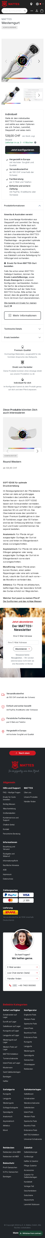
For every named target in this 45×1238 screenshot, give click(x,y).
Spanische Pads (30, 1024)
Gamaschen (29, 1060)
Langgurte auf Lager (11, 1035)
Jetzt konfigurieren (22, 149)
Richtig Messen (9, 804)
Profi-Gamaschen (10, 1168)
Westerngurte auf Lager (10, 1041)
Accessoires (29, 1170)
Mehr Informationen (24, 315)
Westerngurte (29, 1051)
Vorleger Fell (29, 1186)
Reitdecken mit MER (11, 1157)
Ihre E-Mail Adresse (22, 636)
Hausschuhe (29, 1200)
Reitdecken (28, 1069)
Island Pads (28, 1028)
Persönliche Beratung (11, 834)
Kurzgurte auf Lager (11, 1031)
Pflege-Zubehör (30, 1166)
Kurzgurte (28, 1042)
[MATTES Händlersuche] (32, 4)
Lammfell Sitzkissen (32, 1204)
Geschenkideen (30, 1191)
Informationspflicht (10, 861)
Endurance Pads (30, 1037)
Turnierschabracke (10, 1058)
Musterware (7, 1068)
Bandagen (7, 1077)
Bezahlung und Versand (9, 848)
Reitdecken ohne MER (12, 1152)
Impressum (7, 874)
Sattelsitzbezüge (30, 1152)
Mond (5, 1130)
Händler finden (30, 802)
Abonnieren (21, 649)
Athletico (6, 1126)
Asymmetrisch (8, 1121)
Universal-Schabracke (33, 1139)
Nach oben (24, 753)
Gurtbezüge (28, 1157)
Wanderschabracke (32, 1103)
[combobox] (14, 10)
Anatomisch (7, 1117)
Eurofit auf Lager (9, 1022)
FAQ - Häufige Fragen (11, 792)
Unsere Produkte (31, 797)
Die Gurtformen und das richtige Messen (22, 601)
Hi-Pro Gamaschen (10, 1172)
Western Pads (29, 1019)
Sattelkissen (29, 1094)
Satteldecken (29, 1108)
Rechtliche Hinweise (11, 865)
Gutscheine (28, 1195)
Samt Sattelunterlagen (11, 1072)
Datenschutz (8, 879)
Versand (8, 139)
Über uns (27, 792)
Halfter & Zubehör (31, 1161)
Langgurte (28, 1046)
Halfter (5, 1081)
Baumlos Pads (29, 1126)
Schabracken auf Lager (10, 1016)
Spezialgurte (29, 1055)
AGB (4, 870)
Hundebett (28, 1182)
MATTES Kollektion (10, 1054)
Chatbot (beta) (8, 825)
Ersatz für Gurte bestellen (9, 798)
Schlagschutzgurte (10, 1108)
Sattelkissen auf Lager (12, 1026)
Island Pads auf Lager (11, 1063)
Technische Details (13, 329)
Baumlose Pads (30, 1033)
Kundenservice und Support (10, 819)
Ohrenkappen (29, 1064)
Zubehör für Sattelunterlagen (30, 1176)
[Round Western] (22, 434)
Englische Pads (30, 1015)
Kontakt (6, 829)
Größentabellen (9, 813)
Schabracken (29, 1099)
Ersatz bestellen (11, 337)
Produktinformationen (14, 205)
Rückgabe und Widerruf (8, 855)
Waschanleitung (9, 809)
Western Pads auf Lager (10, 1048)
